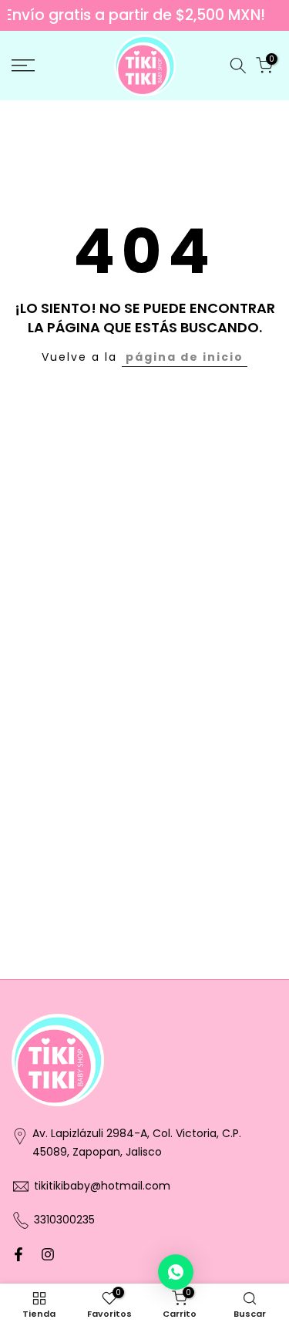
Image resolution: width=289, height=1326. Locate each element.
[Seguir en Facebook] (18, 1254)
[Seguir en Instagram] (48, 1254)
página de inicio (185, 357)
